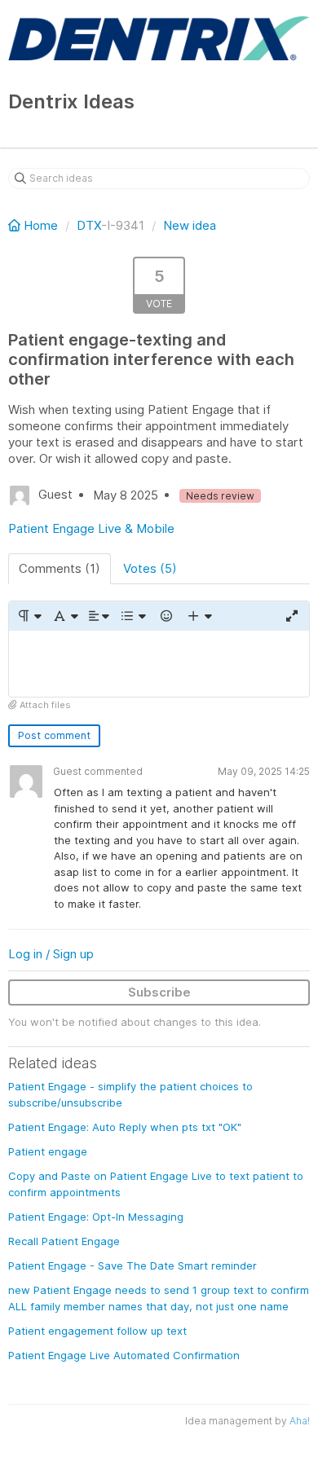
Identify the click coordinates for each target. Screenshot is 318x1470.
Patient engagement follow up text (97, 1330)
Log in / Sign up (51, 954)
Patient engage (47, 1151)
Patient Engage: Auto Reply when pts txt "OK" (124, 1126)
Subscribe (159, 992)
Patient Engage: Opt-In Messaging (95, 1216)
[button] (29, 616)
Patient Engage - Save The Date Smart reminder (132, 1265)
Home (40, 225)
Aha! (299, 1421)
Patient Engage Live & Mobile (91, 528)
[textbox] (159, 663)
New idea (189, 225)
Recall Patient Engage (64, 1241)
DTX (89, 225)
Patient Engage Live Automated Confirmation (124, 1355)
